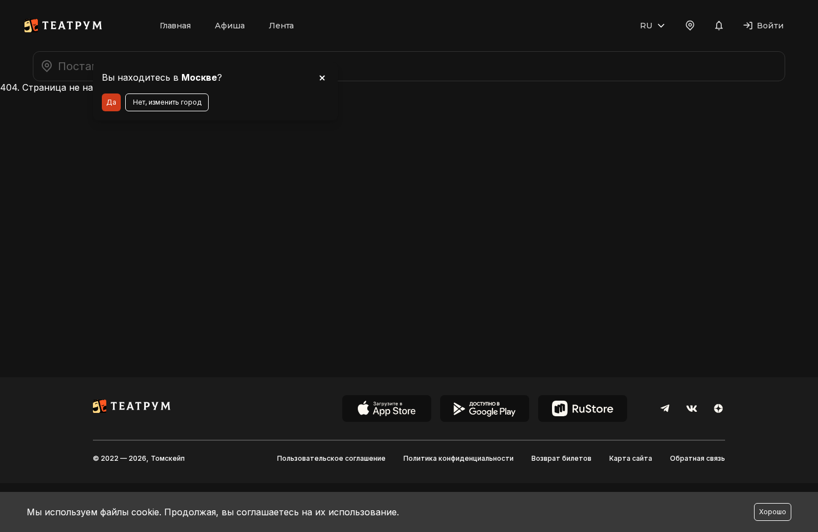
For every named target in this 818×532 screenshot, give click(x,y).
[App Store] (386, 408)
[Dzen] (718, 408)
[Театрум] (63, 25)
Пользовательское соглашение (331, 458)
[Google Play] (484, 408)
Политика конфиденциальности (458, 458)
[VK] (691, 408)
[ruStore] (582, 408)
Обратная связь (697, 458)
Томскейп (168, 458)
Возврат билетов (561, 458)
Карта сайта (630, 458)
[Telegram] (665, 408)
